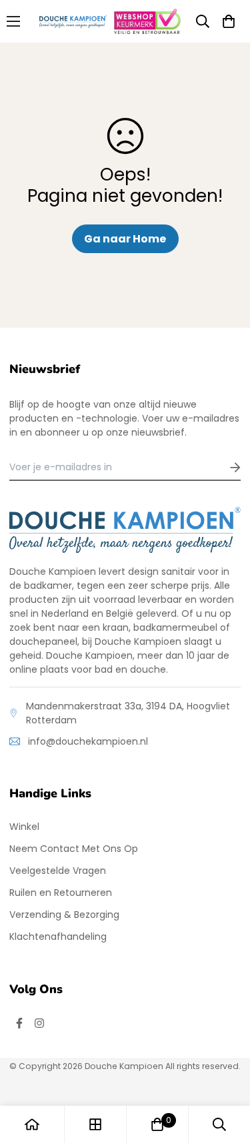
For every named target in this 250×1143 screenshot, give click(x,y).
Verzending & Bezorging (64, 914)
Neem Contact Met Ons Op (73, 848)
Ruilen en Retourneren (60, 892)
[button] (228, 21)
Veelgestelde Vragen (57, 870)
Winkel (24, 826)
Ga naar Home (125, 238)
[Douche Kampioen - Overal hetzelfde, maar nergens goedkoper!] (73, 21)
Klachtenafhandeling (58, 936)
